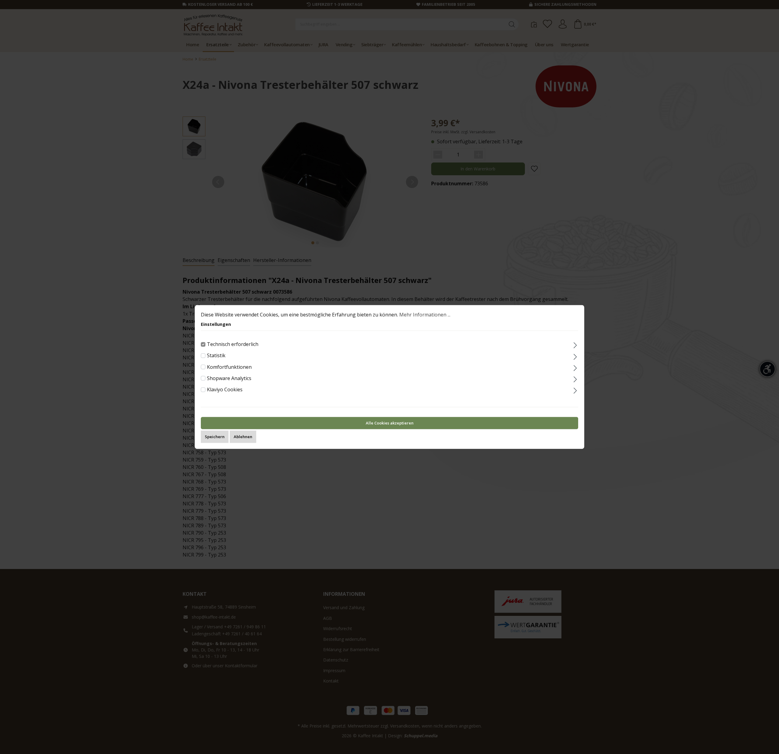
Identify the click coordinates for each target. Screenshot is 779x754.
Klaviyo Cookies (225, 389)
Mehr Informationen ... (424, 314)
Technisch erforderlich (232, 344)
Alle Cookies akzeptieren (390, 423)
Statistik (216, 355)
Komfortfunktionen (229, 367)
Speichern (215, 437)
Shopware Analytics (229, 378)
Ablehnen (243, 437)
